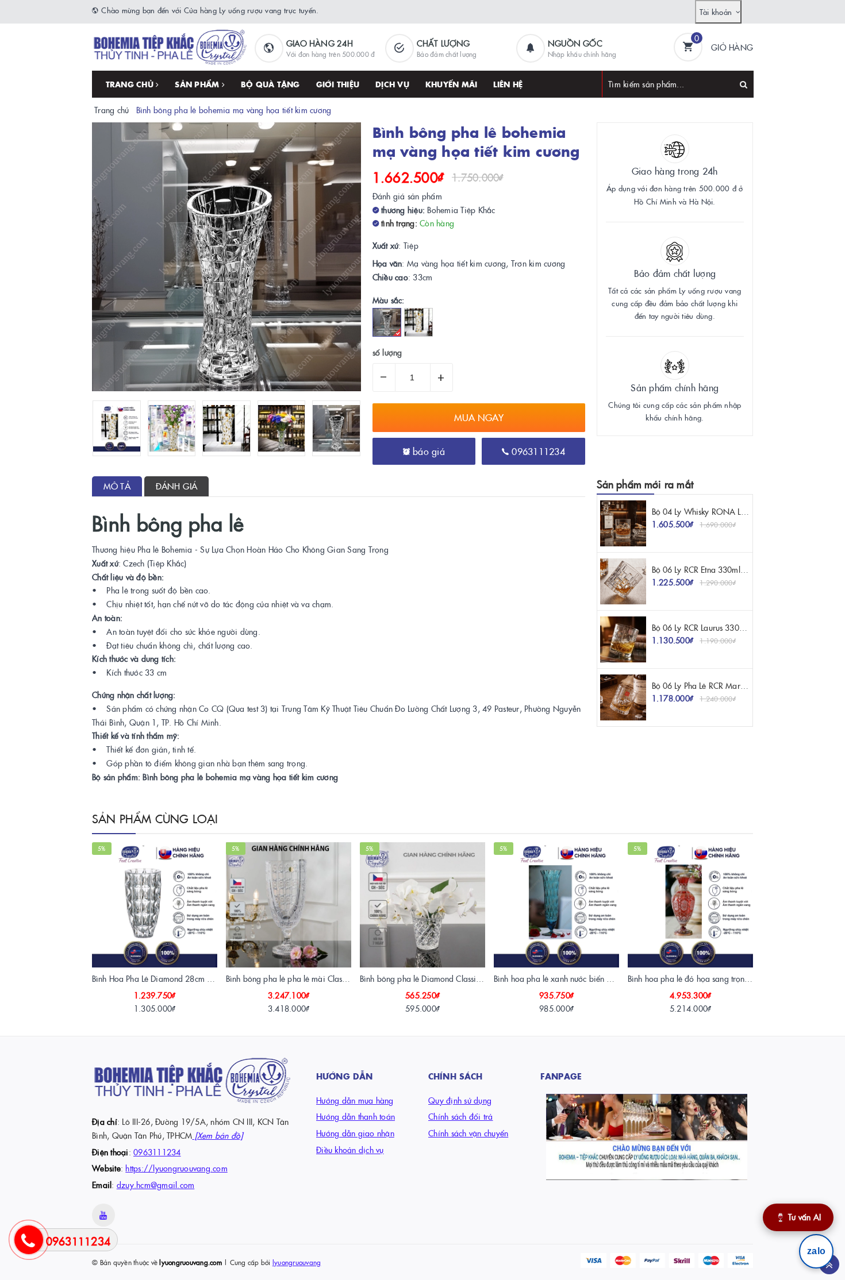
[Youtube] (103, 1215)
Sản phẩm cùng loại (155, 818)
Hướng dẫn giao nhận (355, 1133)
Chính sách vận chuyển (468, 1133)
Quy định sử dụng (459, 1100)
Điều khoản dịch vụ (350, 1149)
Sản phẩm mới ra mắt (645, 484)
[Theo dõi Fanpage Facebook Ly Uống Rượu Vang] (646, 1137)
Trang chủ (131, 84)
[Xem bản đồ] (217, 1135)
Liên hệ (508, 84)
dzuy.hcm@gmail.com (156, 1184)
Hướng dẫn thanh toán (355, 1116)
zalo (816, 1251)
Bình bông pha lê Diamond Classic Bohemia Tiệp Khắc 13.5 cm (470, 978)
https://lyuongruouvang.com (176, 1168)
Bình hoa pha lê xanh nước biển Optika (562, 978)
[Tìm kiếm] (743, 83)
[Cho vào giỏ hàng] (139, 1004)
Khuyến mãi (451, 84)
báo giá (427, 451)
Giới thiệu (338, 84)
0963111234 (537, 451)
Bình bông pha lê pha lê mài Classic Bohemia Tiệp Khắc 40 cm (335, 978)
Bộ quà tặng (270, 84)
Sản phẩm (198, 84)
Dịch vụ (392, 84)
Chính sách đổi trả (460, 1116)
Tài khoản (716, 11)
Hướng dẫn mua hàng (355, 1100)
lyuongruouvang (296, 1262)
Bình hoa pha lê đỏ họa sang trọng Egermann (707, 978)
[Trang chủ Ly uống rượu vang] (170, 46)
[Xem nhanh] (167, 1004)
